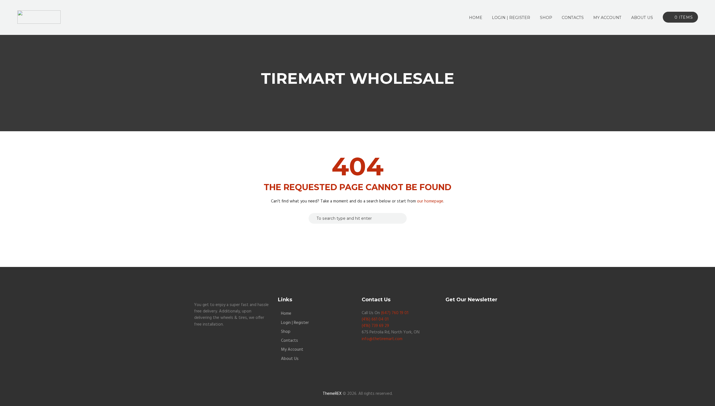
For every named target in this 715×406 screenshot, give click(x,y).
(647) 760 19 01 (394, 313)
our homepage (430, 201)
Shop (285, 331)
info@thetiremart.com (382, 339)
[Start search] (312, 218)
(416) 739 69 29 (375, 326)
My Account (292, 349)
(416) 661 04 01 (375, 319)
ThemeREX (332, 393)
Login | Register (295, 322)
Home (286, 313)
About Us (290, 358)
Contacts (289, 340)
